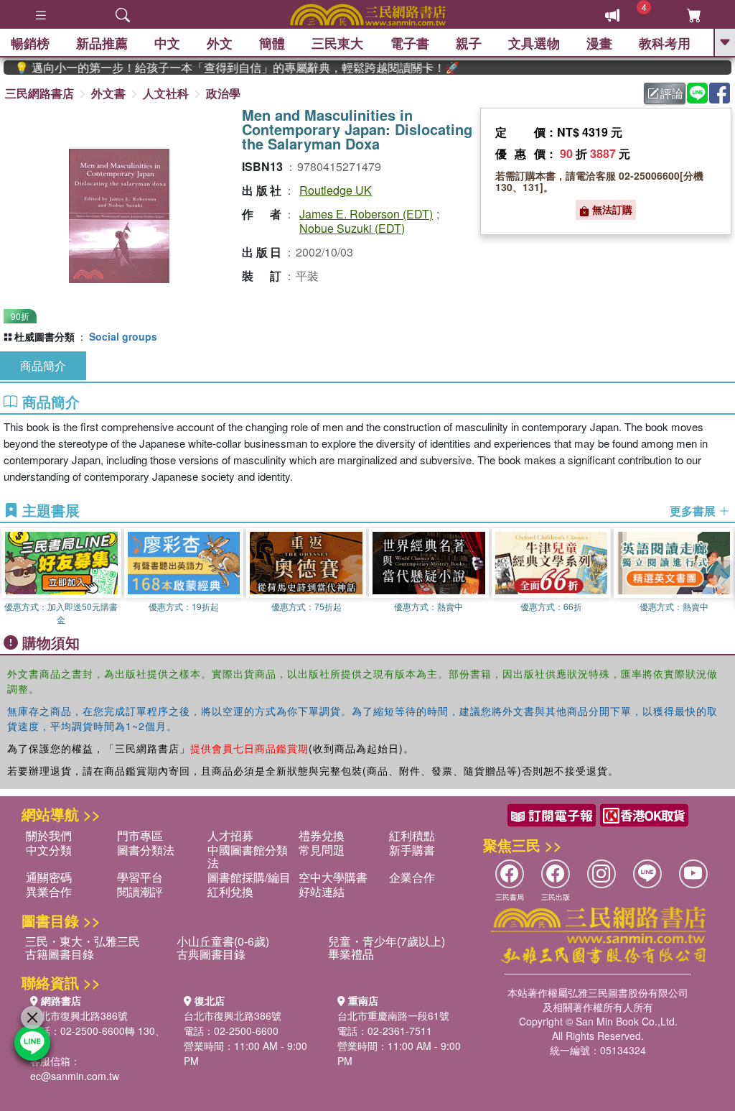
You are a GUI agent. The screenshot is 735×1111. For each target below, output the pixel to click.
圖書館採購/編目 (249, 877)
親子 (469, 43)
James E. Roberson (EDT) (366, 214)
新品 (102, 43)
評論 (671, 93)
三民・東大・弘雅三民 (82, 941)
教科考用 (664, 43)
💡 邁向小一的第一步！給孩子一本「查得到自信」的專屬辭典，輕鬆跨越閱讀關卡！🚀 (223, 67)
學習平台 (140, 877)
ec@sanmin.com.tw (74, 1076)
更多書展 (694, 511)
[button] (724, 577)
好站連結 (322, 891)
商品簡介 (43, 365)
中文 (167, 43)
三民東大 (337, 43)
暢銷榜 (30, 43)
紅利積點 (412, 835)
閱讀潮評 (140, 891)
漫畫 (599, 43)
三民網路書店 (39, 93)
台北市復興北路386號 (79, 1015)
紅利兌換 (230, 891)
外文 (220, 43)
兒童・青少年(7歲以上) (386, 941)
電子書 (409, 43)
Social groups (123, 336)
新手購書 (412, 850)
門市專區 (140, 835)
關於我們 (49, 835)
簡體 (272, 43)
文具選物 (534, 43)
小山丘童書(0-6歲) (223, 941)
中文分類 (49, 850)
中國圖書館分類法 (247, 856)
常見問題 (322, 850)
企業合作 (412, 877)
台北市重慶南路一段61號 (393, 1015)
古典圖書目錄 (211, 954)
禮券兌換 (322, 835)
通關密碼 (49, 877)
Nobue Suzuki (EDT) (352, 228)
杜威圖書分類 (44, 336)
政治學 (223, 93)
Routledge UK (335, 190)
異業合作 (49, 891)
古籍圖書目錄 (59, 954)
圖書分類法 (145, 850)
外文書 (108, 93)
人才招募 (230, 835)
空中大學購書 (333, 877)
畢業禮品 (351, 954)
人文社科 (166, 93)
